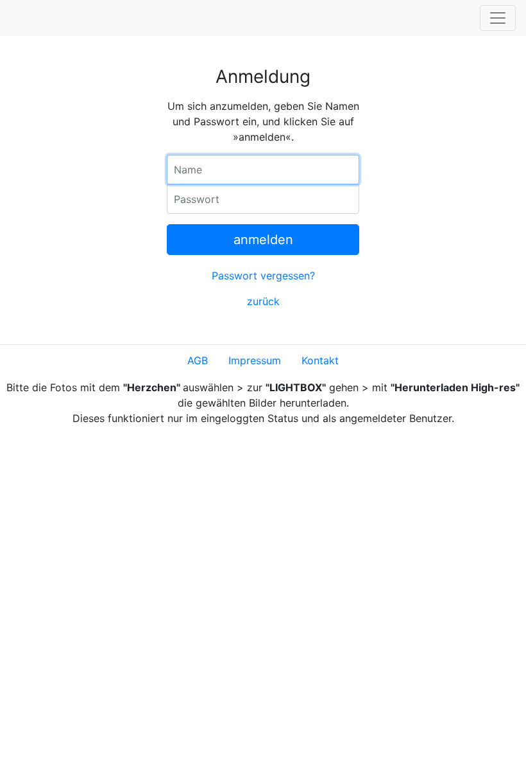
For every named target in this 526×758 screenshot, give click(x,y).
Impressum (254, 360)
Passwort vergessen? (263, 275)
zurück (263, 301)
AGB (197, 360)
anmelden (263, 239)
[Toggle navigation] (498, 18)
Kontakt (320, 360)
